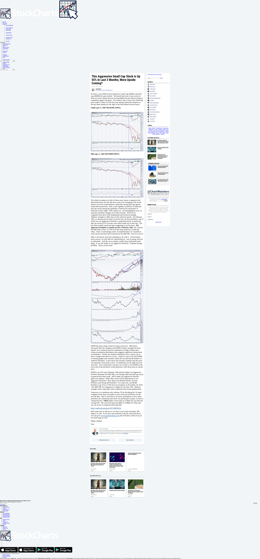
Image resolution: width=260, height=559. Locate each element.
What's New (5, 528)
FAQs (4, 520)
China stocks (165, 128)
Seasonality (5, 51)
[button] (5, 24)
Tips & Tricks (162, 132)
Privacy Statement (6, 555)
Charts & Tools (6, 62)
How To (157, 130)
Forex (154, 130)
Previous (104, 440)
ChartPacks (150, 219)
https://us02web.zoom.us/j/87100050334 (106, 408)
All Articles (150, 74)
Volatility (163, 134)
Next (130, 440)
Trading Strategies (156, 134)
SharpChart (3, 42)
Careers (4, 529)
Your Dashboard (9, 25)
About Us (5, 526)
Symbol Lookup (6, 59)
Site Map (5, 557)
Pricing (4, 524)
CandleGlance (6, 56)
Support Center (8, 37)
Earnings (160, 129)
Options (4, 52)
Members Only (161, 131)
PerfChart (5, 54)
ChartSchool (5, 66)
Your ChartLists (9, 27)
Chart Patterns (159, 128)
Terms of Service (6, 554)
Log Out (7, 41)
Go (13, 60)
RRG (4, 57)
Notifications (8, 32)
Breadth (153, 128)
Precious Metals (151, 132)
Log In (4, 21)
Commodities (151, 129)
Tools (167, 132)
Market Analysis (154, 131)
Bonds (150, 128)
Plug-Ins (149, 216)
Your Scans (8, 29)
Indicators (162, 130)
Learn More (126, 433)
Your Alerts (8, 30)
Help (4, 68)
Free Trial (5, 22)
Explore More (158, 222)
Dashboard (6, 67)
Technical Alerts (6, 516)
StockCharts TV (6, 64)
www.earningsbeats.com (110, 416)
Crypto (155, 129)
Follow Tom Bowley (157, 74)
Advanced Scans (6, 515)
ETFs (167, 129)
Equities (164, 129)
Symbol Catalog (6, 523)
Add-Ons (150, 214)
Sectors (157, 132)
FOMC (150, 130)
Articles (4, 63)
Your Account (8, 35)
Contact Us (8, 38)
